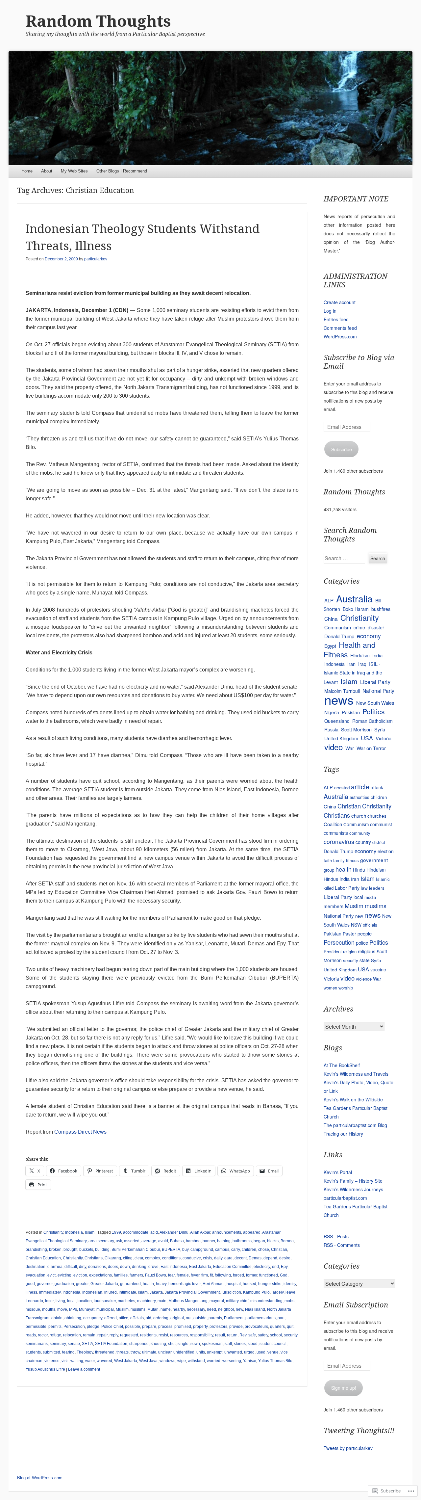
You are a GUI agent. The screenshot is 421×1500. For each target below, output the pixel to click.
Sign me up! (343, 1387)
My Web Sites (74, 171)
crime (359, 627)
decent (241, 1258)
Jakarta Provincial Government (192, 1292)
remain (89, 1335)
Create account (340, 302)
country (363, 842)
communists (336, 832)
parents (215, 1318)
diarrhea (54, 1266)
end (275, 1266)
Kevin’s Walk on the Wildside (353, 1099)
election (386, 851)
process (165, 1326)
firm (204, 1275)
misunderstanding (266, 1301)
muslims (138, 1309)
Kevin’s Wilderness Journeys (353, 1189)
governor (45, 1283)
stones (240, 1343)
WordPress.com (340, 336)
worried (213, 1360)
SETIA (87, 1343)
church (358, 815)
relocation (72, 1335)
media (370, 897)
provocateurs (256, 1326)
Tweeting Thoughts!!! (359, 1431)
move (62, 1309)
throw (135, 1352)
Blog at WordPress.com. (40, 1477)
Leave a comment (84, 1369)
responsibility (201, 1335)
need (211, 1309)
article (360, 786)
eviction (80, 1275)
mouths (48, 1309)
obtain (56, 1318)
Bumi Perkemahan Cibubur (135, 1249)
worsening (231, 1360)
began (259, 1241)
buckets (86, 1249)
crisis (207, 1258)
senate (74, 1343)
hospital (234, 1283)
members (333, 906)
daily (218, 1258)
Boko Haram (356, 609)
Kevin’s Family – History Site (353, 1180)
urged (249, 1352)
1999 (116, 1232)
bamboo (193, 1241)
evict (51, 1275)
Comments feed (340, 328)
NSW (356, 924)
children (249, 1249)
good (30, 1283)
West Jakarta (125, 1360)
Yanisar (249, 1360)
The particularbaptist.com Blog (355, 1125)
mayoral (217, 1301)
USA (367, 738)
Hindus (331, 879)
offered (110, 1318)
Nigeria (331, 712)
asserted (131, 1241)
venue (273, 1352)
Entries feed (336, 319)
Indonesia (74, 1232)
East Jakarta (200, 1266)
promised (182, 1326)
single (183, 1343)
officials (137, 1318)
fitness (352, 860)
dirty (82, 1266)
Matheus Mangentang (188, 1301)
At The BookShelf (342, 1065)
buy (185, 1249)
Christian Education (43, 1258)
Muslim (122, 1309)
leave (290, 1292)
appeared (251, 1232)
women (330, 988)
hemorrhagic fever (184, 1283)
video (333, 746)
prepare (149, 1326)
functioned (268, 1275)
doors (113, 1266)
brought (70, 1249)
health (148, 1283)
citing (128, 1258)
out (188, 1318)
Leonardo (34, 1301)
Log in (330, 310)
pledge (93, 1326)
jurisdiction (231, 1292)
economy (369, 636)
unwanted (233, 1352)
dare (228, 1258)
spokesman (212, 1343)
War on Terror (371, 748)
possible (132, 1326)
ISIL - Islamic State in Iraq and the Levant (353, 673)
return (232, 1335)
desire (284, 1258)
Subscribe (341, 449)
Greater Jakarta (104, 1283)
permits (55, 1326)
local (71, 1301)
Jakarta (156, 1292)
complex (152, 1258)
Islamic (383, 879)
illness (31, 1292)
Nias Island (255, 1309)
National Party (378, 690)
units (200, 1352)
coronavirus (339, 841)
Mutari (153, 1309)
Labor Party (347, 887)
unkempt (214, 1352)
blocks (273, 1241)
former (251, 1275)
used (261, 1352)
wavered (104, 1360)
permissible (36, 1326)
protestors (218, 1326)
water (90, 1360)
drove (153, 1266)
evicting (64, 1275)
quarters (277, 1326)
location (85, 1301)
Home (27, 171)
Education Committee (232, 1266)
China (331, 618)
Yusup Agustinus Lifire (45, 1369)
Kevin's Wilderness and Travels (356, 1073)
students (33, 1352)
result (220, 1335)
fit (211, 1275)
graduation (64, 1283)
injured (110, 1292)
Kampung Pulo (256, 1292)
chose (263, 1249)
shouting (158, 1343)
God (283, 1275)
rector (43, 1335)
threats (122, 1352)
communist (381, 824)
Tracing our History (343, 1133)
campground (201, 1249)
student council (273, 1343)
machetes (126, 1301)
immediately (50, 1292)
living (60, 1301)
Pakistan (351, 712)
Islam (89, 1232)
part (281, 1318)
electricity (262, 1266)
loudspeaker (105, 1301)
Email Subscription (356, 1305)
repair (102, 1335)
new (239, 1309)
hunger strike (270, 1283)
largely (278, 1292)
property (200, 1326)
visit (65, 1360)
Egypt (330, 646)
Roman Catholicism (372, 721)
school (276, 1335)
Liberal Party (375, 682)
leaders (376, 887)
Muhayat (86, 1309)
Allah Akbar (200, 1232)
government (374, 859)
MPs (73, 1309)
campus (222, 1249)
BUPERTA (171, 1249)
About (46, 171)
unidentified (183, 1352)
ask (119, 1241)
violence (52, 1360)
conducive (192, 1258)
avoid (163, 1241)
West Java (148, 1360)
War (349, 748)
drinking (139, 1266)
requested (129, 1335)
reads (31, 1335)
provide (236, 1326)
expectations (100, 1275)
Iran (351, 663)
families (121, 1275)
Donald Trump (339, 636)
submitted (51, 1352)
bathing (224, 1241)
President (333, 951)
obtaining (72, 1318)
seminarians (37, 1343)
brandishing (36, 1249)
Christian (279, 1249)
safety (263, 1335)
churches (376, 815)
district (378, 842)
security (290, 1335)
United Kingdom (341, 738)
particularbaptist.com (345, 1198)
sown (195, 1343)
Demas (255, 1258)
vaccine (378, 969)
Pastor (349, 933)
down (125, 1266)
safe (252, 1335)
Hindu (359, 869)
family (339, 860)
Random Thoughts (98, 21)
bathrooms (242, 1241)
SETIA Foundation (111, 1343)
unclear (164, 1352)
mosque (33, 1309)
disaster (376, 627)
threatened (104, 1352)
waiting (76, 1360)
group (329, 870)
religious (366, 951)
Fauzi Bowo (155, 1275)
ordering (160, 1318)
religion (350, 951)
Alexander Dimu (174, 1232)
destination (35, 1266)
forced (238, 1275)
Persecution (74, 1326)
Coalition (333, 824)
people (365, 933)
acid (154, 1232)
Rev (242, 1335)
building (102, 1249)
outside (200, 1318)
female (183, 1275)
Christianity (53, 1232)
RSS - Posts (336, 1236)
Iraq (362, 664)
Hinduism (360, 655)
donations (97, 1266)
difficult (70, 1266)
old (148, 1318)
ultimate (149, 1352)
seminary (58, 1343)
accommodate (135, 1232)
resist (163, 1335)
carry (235, 1249)
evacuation (35, 1275)
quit (290, 1326)
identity (290, 1283)
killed (329, 888)
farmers (136, 1275)
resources (179, 1335)
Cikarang (113, 1258)
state (364, 960)
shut (172, 1343)
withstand (196, 1360)
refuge (55, 1335)
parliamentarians (260, 1318)
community (359, 833)
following (223, 1275)
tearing (68, 1352)
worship (345, 988)
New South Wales (375, 702)
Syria (379, 729)
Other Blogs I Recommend (121, 171)
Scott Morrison (356, 729)
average (148, 1241)
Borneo (287, 1241)
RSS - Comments (342, 1245)
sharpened (139, 1343)
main (162, 1301)
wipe (181, 1360)
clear (139, 1258)
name (166, 1309)
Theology (85, 1352)
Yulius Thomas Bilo (275, 1360)
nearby (179, 1309)
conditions (171, 1258)
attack (377, 787)
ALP (329, 600)
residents (148, 1335)
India (377, 655)
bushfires (380, 609)
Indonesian (92, 1292)
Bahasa (177, 1241)
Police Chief (112, 1326)
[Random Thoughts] (211, 108)
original (177, 1318)
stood (253, 1343)
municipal (105, 1309)
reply (114, 1335)
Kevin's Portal (338, 1172)
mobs (289, 1301)
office (123, 1318)
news (339, 699)
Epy (284, 1266)
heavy (161, 1283)
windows (167, 1360)
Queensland (337, 721)
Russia (331, 729)
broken (55, 1249)
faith (328, 860)
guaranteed (130, 1283)
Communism (337, 627)
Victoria (383, 738)
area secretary (101, 1241)
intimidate (127, 1292)
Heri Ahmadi (214, 1283)
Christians (94, 1258)
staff (228, 1343)
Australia (354, 598)
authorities (359, 797)
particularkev (95, 259)
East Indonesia (174, 1266)
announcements (226, 1232)
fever (195, 1275)
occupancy (92, 1318)
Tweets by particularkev (348, 1448)
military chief (237, 1301)
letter (49, 1301)
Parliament (233, 1318)
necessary (196, 1309)
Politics (373, 711)
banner (209, 1241)
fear (171, 1275)
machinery (146, 1301)
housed (249, 1283)
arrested (342, 787)
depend (270, 1258)
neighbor (226, 1309)
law (364, 887)
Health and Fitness (350, 649)
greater (82, 1283)
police (362, 942)
